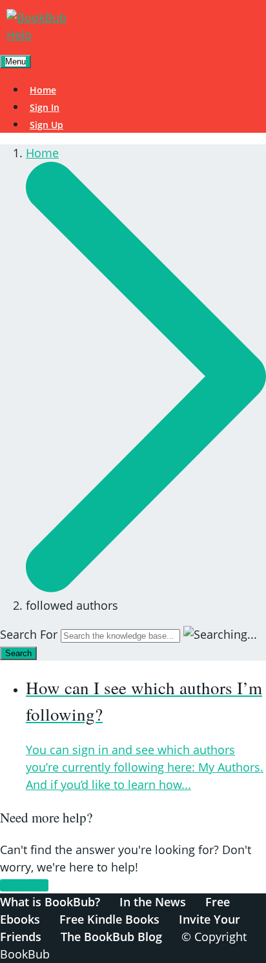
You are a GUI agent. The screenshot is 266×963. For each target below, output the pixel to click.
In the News (152, 902)
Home (43, 90)
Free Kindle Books (109, 919)
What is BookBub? (50, 902)
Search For (28, 634)
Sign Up (46, 125)
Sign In (44, 107)
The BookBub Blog (111, 936)
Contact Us (24, 885)
